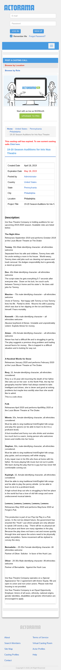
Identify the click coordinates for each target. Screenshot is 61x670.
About (7, 637)
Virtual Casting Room (42, 643)
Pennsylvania (36, 129)
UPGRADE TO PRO (30, 116)
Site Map (8, 649)
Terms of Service (40, 637)
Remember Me (20, 36)
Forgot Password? (37, 36)
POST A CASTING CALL (16, 60)
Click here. (15, 144)
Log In (15, 31)
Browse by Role (12, 70)
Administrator (30, 176)
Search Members (12, 643)
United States (21, 129)
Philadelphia (15, 131)
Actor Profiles (39, 649)
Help (35, 654)
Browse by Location (14, 65)
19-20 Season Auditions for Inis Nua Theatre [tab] (29, 151)
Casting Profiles (11, 654)
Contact (8, 660)
